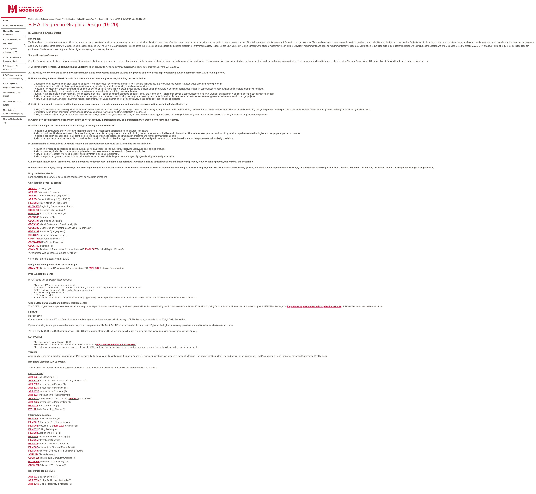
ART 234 (32, 199)
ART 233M (33, 480)
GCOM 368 (34, 465)
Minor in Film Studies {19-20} (11, 94)
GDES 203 (33, 213)
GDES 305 (33, 224)
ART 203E (33, 391)
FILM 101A (34, 422)
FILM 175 (33, 405)
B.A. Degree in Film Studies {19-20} (11, 68)
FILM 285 (33, 203)
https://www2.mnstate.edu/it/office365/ (116, 344)
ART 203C (33, 384)
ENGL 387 (90, 249)
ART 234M (33, 484)
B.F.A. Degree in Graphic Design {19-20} (13, 85)
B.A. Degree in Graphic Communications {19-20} (13, 77)
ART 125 (32, 192)
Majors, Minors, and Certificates (12, 33)
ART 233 (32, 195)
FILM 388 (33, 451)
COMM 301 (34, 249)
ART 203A (33, 380)
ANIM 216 (33, 454)
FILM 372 (33, 429)
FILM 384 (33, 436)
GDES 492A (34, 239)
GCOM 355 (34, 458)
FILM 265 (33, 418)
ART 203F (33, 395)
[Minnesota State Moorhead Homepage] (268, 8)
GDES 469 (33, 246)
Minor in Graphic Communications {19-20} (13, 112)
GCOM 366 (34, 461)
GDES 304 (33, 221)
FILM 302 (33, 426)
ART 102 (32, 377)
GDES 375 (33, 235)
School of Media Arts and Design (12, 41)
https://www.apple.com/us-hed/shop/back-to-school (314, 306)
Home (5, 21)
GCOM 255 (34, 206)
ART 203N (33, 402)
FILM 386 (33, 443)
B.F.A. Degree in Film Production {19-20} (12, 59)
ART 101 (32, 188)
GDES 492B (34, 242)
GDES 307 (33, 231)
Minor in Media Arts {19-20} (12, 121)
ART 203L (33, 398)
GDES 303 (33, 217)
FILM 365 (33, 440)
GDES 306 (33, 228)
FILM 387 (33, 447)
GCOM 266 (34, 210)
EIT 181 (32, 409)
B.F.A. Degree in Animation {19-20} (10, 50)
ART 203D (33, 388)
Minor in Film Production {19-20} (13, 103)
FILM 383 (33, 433)
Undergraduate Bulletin (13, 26)
